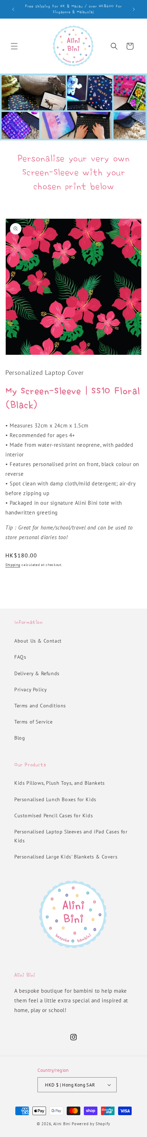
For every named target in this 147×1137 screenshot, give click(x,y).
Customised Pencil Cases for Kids (53, 815)
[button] (14, 46)
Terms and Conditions (40, 705)
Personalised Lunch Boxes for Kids (55, 799)
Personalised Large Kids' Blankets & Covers (65, 856)
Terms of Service (33, 722)
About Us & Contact (38, 641)
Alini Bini (62, 1123)
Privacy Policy (30, 689)
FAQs (20, 657)
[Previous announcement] (13, 9)
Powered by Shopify (91, 1123)
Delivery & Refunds (37, 673)
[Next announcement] (134, 9)
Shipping (12, 564)
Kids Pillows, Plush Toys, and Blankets (59, 783)
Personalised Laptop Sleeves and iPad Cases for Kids (71, 836)
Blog (19, 738)
